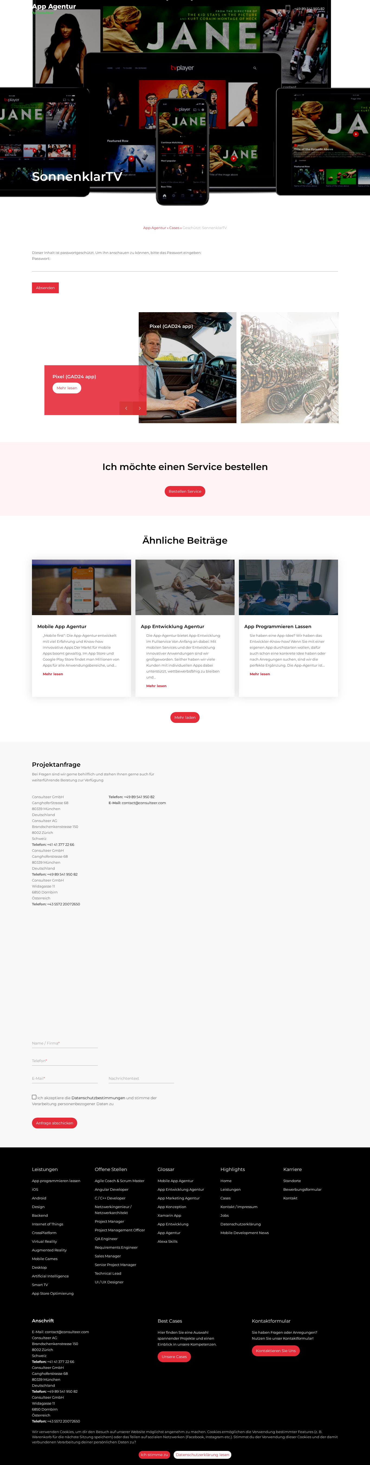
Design (38, 1207)
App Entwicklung (173, 1224)
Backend (40, 1215)
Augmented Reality (49, 1250)
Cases (174, 228)
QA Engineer (106, 1238)
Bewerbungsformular (302, 1189)
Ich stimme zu (154, 1454)
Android (39, 1198)
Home (226, 1181)
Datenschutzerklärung (240, 1224)
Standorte (292, 1181)
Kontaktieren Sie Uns (276, 1350)
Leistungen (230, 1189)
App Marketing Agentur (179, 1198)
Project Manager (109, 1221)
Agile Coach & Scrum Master (119, 1181)
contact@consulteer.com (144, 803)
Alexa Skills (167, 1241)
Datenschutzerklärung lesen (202, 1454)
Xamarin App (169, 1215)
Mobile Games (44, 1259)
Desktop (39, 1267)
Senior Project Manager (115, 1264)
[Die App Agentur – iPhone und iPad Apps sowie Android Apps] (54, 10)
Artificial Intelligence (50, 1276)
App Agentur (154, 228)
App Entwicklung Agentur (181, 1189)
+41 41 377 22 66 (60, 844)
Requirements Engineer (116, 1247)
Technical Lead (108, 1273)
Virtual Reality (44, 1241)
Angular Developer (111, 1189)
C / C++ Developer (110, 1198)
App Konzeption (172, 1207)
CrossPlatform (44, 1233)
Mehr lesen (67, 388)
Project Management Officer (120, 1230)
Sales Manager (108, 1256)
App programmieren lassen (56, 1181)
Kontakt (290, 1198)
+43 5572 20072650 (63, 904)
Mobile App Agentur (175, 1181)
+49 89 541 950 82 (309, 8)
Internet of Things (47, 1224)
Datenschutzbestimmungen (98, 1097)
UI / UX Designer (109, 1282)
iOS (35, 1189)
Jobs (224, 1215)
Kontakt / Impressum (239, 1207)
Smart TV (40, 1285)
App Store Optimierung (53, 1293)
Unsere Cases (174, 1356)
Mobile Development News (244, 1233)
